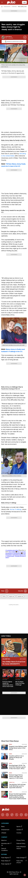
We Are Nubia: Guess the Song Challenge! (19, 683)
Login (24, 2)
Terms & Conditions (4, 849)
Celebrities (14, 6)
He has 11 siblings (15, 509)
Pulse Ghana (4, 861)
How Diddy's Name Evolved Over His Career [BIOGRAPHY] (13, 663)
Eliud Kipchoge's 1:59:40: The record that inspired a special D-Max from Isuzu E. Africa (17, 767)
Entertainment (7, 6)
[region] (14, 679)
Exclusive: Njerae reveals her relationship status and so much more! (7, 684)
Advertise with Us (5, 844)
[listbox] (14, 679)
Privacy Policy (20, 840)
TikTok (4, 596)
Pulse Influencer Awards (21, 847)
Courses (18, 833)
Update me (20, 596)
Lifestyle (11, 782)
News (10, 744)
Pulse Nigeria (5, 857)
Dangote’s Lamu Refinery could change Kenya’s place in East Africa (18, 748)
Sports (18, 826)
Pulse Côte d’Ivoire (19, 861)
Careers (18, 829)
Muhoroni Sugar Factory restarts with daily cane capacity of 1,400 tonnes (16, 776)
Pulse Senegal (20, 857)
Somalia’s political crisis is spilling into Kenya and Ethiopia (16, 757)
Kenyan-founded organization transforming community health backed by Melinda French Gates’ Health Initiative (17, 796)
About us (3, 840)
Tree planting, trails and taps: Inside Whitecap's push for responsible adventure (17, 786)
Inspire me (11, 596)
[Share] (24, 37)
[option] (8, 679)
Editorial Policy (20, 843)
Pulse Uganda (5, 864)
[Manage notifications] (24, 875)
